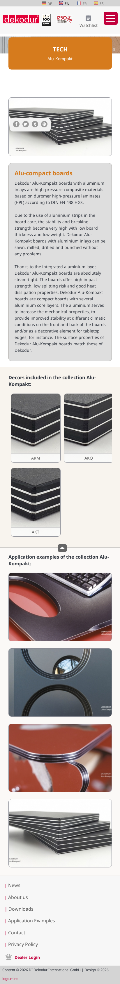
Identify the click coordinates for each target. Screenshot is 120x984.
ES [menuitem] (102, 3)
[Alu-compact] (60, 639)
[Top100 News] (47, 25)
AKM (35, 458)
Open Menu (111, 18)
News (14, 885)
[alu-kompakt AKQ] (88, 428)
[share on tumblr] (35, 124)
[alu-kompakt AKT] (35, 502)
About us (18, 897)
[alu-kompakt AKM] (35, 428)
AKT (35, 532)
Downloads (19, 909)
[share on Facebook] (16, 124)
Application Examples (31, 920)
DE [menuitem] (49, 3)
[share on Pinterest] (44, 124)
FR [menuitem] (85, 3)
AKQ (88, 458)
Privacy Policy (23, 944)
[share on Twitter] (25, 124)
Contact (16, 932)
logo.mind (10, 978)
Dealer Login (27, 957)
